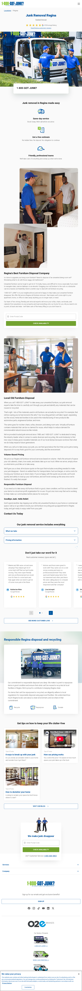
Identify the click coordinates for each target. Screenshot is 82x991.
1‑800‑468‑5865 (50, 856)
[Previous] (31, 613)
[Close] (79, 974)
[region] (41, 981)
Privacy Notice (7, 983)
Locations (7, 11)
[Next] (51, 613)
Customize (28, 987)
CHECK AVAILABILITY (41, 850)
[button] (78, 3)
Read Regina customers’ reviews (41, 28)
